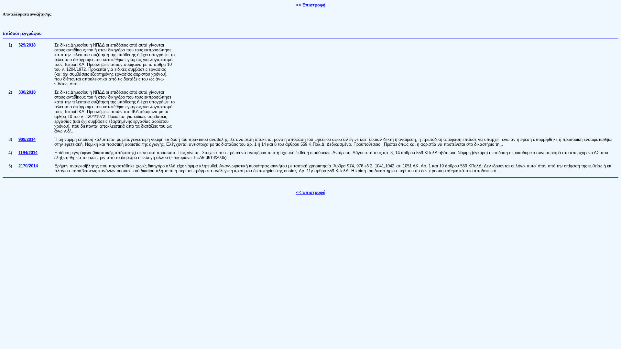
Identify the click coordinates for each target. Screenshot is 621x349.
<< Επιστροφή (310, 5)
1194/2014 (28, 152)
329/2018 (27, 45)
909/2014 (27, 139)
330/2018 (27, 92)
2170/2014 (28, 166)
